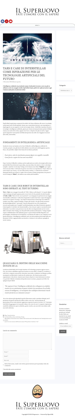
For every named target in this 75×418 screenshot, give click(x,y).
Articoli (36, 25)
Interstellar (9, 317)
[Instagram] (6, 21)
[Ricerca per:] (65, 243)
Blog (6, 315)
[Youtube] (10, 21)
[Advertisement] (65, 55)
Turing (22, 317)
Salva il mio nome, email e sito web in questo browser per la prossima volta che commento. (27, 365)
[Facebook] (2, 21)
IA (5, 317)
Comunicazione (11, 315)
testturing (18, 317)
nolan (13, 317)
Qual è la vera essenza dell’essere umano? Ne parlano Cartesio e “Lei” (22, 321)
